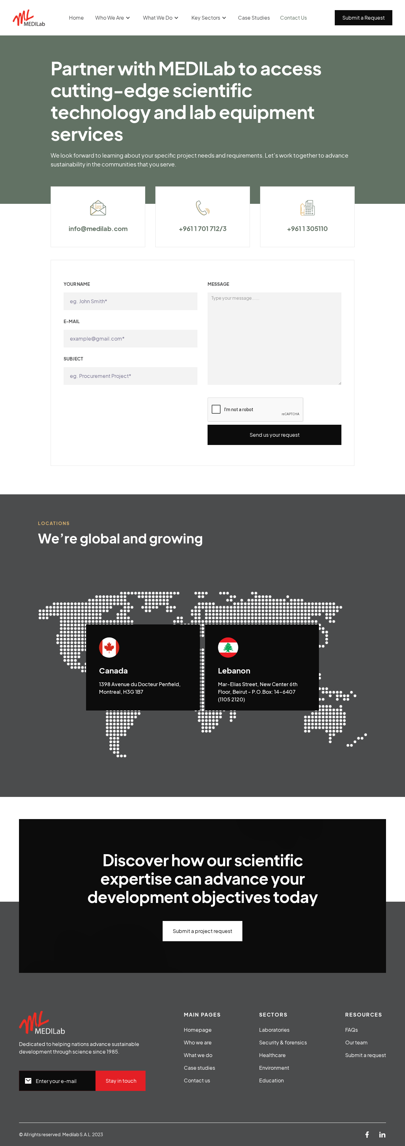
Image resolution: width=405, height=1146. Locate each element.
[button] (113, 17)
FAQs (351, 1029)
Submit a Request (363, 17)
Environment (274, 1067)
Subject (73, 358)
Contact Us (293, 17)
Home (76, 17)
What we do (198, 1055)
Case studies (199, 1067)
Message (218, 284)
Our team (356, 1042)
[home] (29, 18)
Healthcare (272, 1055)
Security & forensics (283, 1042)
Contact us (197, 1080)
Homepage (198, 1029)
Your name (77, 284)
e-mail (72, 321)
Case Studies (254, 17)
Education (271, 1080)
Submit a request (365, 1055)
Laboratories (274, 1029)
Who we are (198, 1042)
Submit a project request (202, 931)
